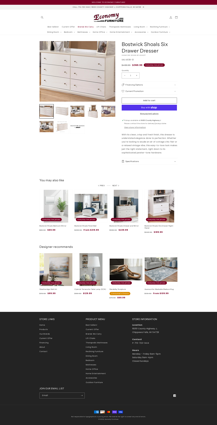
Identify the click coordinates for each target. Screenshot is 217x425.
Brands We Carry (93, 334)
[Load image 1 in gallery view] (46, 111)
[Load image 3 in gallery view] (77, 111)
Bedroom (90, 360)
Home (42, 325)
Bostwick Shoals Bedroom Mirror (52, 226)
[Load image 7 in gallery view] (62, 127)
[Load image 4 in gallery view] (93, 111)
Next (114, 186)
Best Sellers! (91, 325)
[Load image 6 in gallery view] (46, 127)
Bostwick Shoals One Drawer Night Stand (159, 227)
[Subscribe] (82, 395)
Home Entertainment (96, 373)
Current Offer (45, 338)
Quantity (125, 70)
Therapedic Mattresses (97, 342)
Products (43, 329)
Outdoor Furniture (94, 382)
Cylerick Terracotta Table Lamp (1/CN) (90, 289)
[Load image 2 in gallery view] (62, 111)
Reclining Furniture (94, 351)
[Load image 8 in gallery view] (77, 127)
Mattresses (91, 364)
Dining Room (92, 356)
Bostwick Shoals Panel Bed (85, 226)
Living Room (91, 347)
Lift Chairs (90, 338)
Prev (102, 186)
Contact (43, 351)
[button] (42, 17)
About (42, 347)
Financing (43, 342)
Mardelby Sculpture (118, 289)
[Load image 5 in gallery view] (108, 111)
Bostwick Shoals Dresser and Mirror (124, 226)
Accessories (91, 378)
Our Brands (44, 334)
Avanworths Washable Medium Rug (159, 289)
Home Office (92, 369)
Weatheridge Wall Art (48, 289)
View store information (135, 127)
